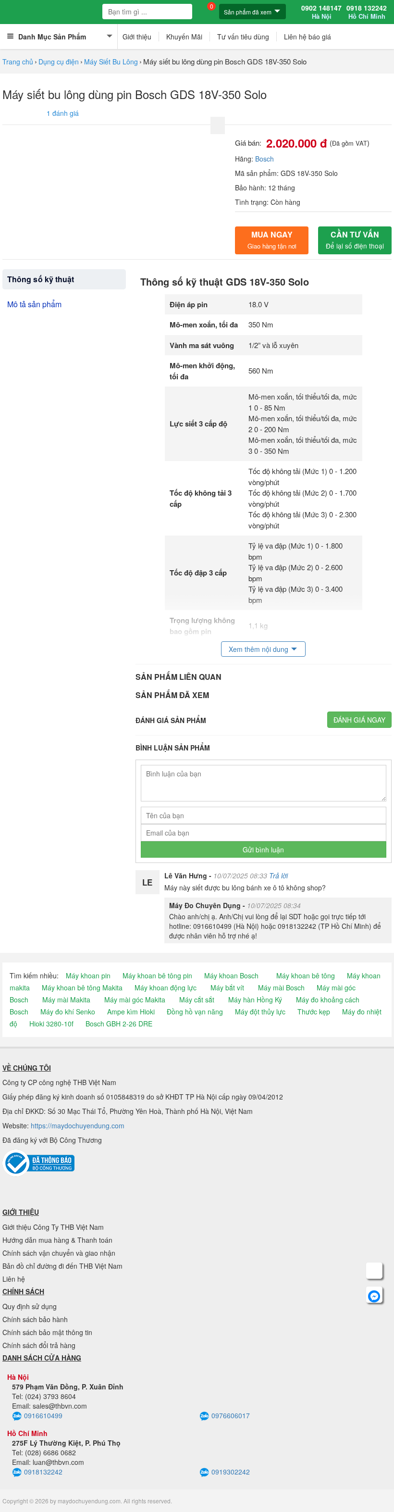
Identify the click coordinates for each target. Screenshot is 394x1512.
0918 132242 (366, 12)
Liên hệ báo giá (307, 36)
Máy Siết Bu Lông (111, 61)
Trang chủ (17, 61)
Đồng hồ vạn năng (195, 1011)
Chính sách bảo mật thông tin (47, 1332)
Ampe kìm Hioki (131, 1011)
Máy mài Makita (66, 999)
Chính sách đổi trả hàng (38, 1345)
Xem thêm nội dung (258, 649)
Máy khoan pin (88, 975)
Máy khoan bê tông (305, 975)
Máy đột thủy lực (260, 1011)
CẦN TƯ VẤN (355, 239)
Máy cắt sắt (196, 999)
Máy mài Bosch (281, 987)
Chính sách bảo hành (35, 1319)
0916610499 (43, 1415)
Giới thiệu (137, 36)
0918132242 (43, 1471)
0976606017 (230, 1415)
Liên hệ (13, 1279)
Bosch (264, 158)
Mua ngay (271, 239)
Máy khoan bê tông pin (157, 975)
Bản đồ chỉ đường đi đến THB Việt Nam (62, 1266)
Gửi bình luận (263, 849)
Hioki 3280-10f (51, 1023)
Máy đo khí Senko (67, 1011)
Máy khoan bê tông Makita (82, 987)
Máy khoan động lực (166, 987)
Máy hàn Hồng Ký (255, 999)
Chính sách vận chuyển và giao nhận (58, 1253)
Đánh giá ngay (359, 720)
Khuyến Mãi (184, 36)
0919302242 (230, 1471)
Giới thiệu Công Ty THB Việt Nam (53, 1227)
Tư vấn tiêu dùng (243, 36)
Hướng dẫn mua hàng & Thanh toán (57, 1240)
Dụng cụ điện (58, 61)
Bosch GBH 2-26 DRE (119, 1023)
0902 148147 (321, 12)
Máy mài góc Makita (134, 999)
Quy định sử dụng (29, 1306)
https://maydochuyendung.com (77, 1125)
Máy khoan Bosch (231, 975)
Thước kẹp (313, 1011)
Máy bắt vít (227, 987)
